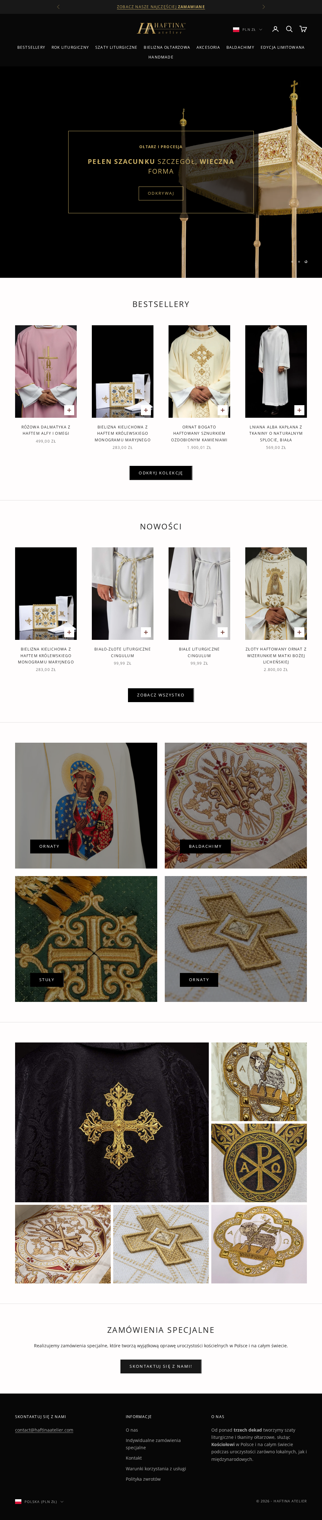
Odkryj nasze (161, 6)
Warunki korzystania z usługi (156, 1469)
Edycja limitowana (283, 47)
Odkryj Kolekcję (161, 473)
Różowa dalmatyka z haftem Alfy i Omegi (46, 430)
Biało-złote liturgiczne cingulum (122, 652)
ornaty (49, 846)
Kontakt (134, 1458)
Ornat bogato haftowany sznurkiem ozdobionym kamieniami (199, 433)
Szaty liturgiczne (116, 47)
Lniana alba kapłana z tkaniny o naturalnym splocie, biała (276, 433)
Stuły (47, 979)
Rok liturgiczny (70, 47)
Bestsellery (31, 47)
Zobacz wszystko (161, 695)
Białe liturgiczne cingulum (199, 652)
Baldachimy (240, 47)
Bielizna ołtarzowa (167, 47)
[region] (161, 172)
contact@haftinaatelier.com (44, 1430)
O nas (132, 1430)
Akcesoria (208, 47)
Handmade (161, 57)
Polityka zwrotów (143, 1479)
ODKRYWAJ (161, 193)
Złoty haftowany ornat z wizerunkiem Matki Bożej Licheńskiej (276, 655)
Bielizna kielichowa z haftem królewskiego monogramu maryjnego (123, 433)
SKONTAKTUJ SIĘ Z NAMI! (161, 1366)
